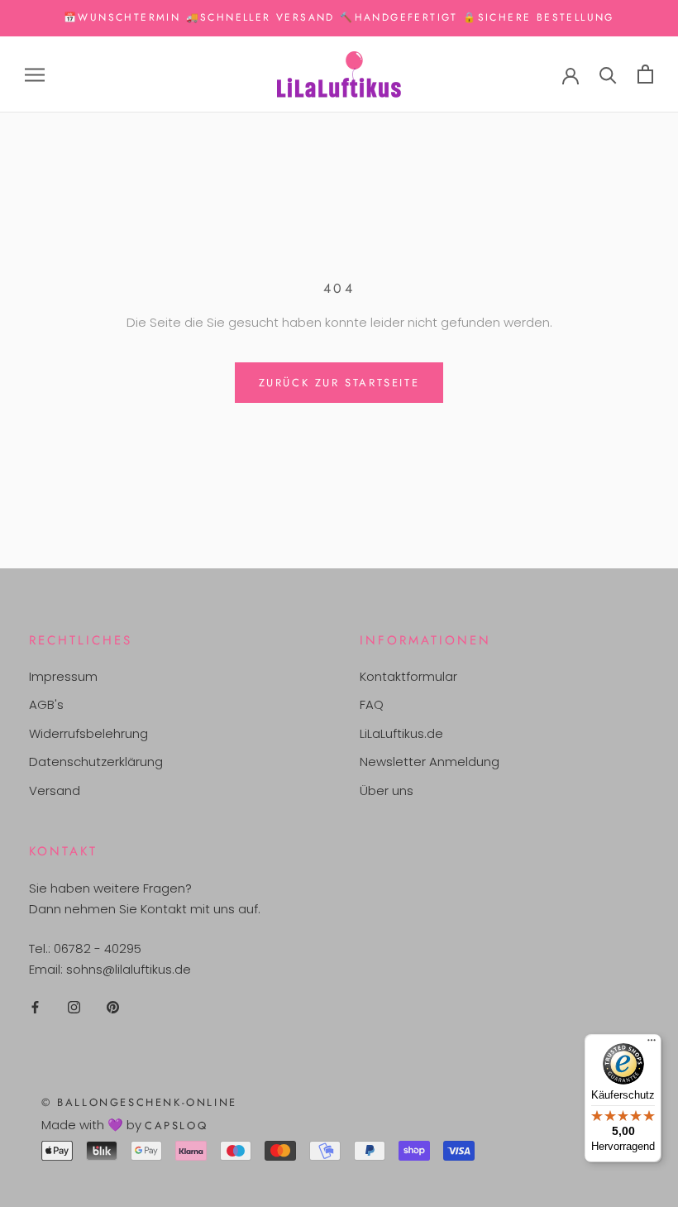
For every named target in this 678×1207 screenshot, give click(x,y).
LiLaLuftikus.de (401, 733)
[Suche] (608, 74)
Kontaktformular (408, 676)
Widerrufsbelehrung (88, 733)
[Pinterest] (113, 1007)
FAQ (372, 704)
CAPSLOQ (176, 1125)
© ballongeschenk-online (139, 1102)
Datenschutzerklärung (96, 761)
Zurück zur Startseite (339, 382)
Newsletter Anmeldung (429, 761)
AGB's (46, 704)
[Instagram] (74, 1007)
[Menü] (651, 1044)
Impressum (63, 676)
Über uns (386, 790)
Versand (54, 790)
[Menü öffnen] (35, 74)
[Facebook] (35, 1007)
